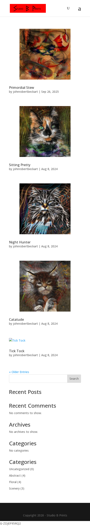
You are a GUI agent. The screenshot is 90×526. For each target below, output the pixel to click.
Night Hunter (20, 242)
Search (74, 379)
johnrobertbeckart (25, 92)
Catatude (16, 319)
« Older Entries (19, 372)
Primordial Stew (21, 87)
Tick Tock (16, 351)
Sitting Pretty (19, 165)
